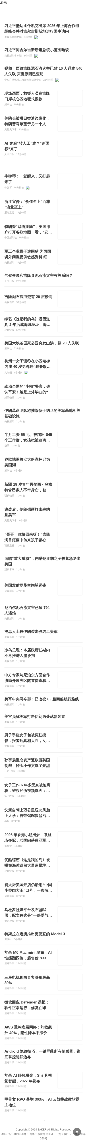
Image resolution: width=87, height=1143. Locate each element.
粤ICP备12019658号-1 (15, 1134)
